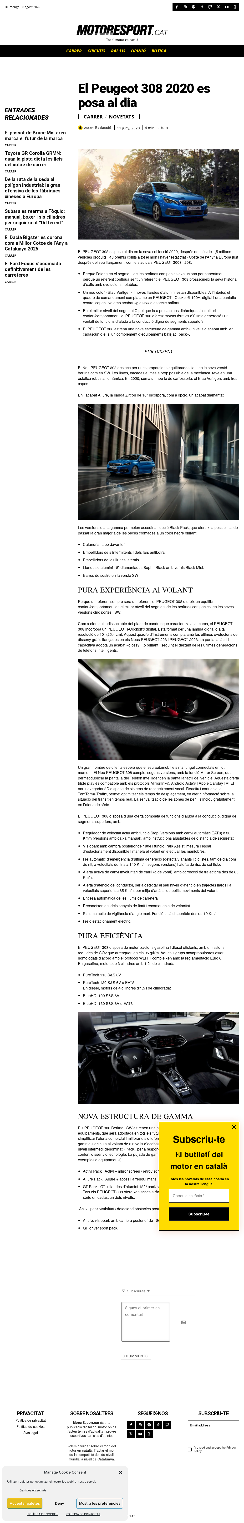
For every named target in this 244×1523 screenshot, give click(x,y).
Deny (59, 1503)
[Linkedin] (115, 137)
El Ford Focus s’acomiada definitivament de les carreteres (33, 269)
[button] (120, 1472)
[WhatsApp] (93, 137)
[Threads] (235, 7)
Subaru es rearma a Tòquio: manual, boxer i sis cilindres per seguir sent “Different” (35, 216)
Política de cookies (30, 1426)
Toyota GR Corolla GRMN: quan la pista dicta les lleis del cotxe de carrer (34, 158)
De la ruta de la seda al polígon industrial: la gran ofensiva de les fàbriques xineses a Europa (33, 187)
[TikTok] (202, 7)
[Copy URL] (126, 137)
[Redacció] (81, 127)
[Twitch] (210, 7)
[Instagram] (185, 7)
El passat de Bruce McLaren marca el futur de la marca (35, 135)
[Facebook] (177, 7)
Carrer (10, 145)
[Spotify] (193, 7)
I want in (211, 1437)
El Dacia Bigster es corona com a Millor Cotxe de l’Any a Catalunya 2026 (36, 243)
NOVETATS (121, 116)
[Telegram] (137, 137)
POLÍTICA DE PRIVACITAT (83, 1514)
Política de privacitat (30, 1420)
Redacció (103, 127)
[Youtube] (227, 7)
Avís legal (30, 1432)
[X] (218, 7)
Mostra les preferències (99, 1503)
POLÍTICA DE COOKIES (42, 1514)
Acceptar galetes (25, 1503)
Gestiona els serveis (33, 1490)
